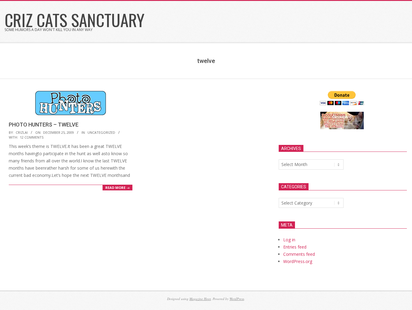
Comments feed (299, 254)
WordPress (237, 298)
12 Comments (31, 137)
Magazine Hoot (200, 298)
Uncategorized (101, 132)
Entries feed (294, 247)
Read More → (117, 187)
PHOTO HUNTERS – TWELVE (43, 124)
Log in (289, 240)
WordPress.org (297, 261)
